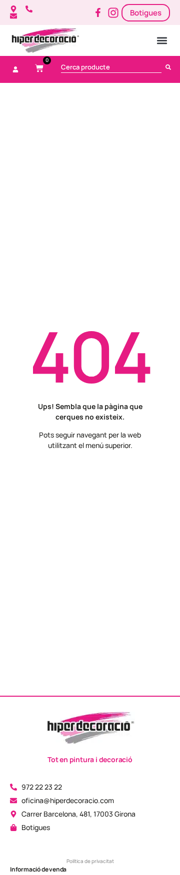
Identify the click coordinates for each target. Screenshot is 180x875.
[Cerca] (170, 67)
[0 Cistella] (39, 68)
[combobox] (111, 67)
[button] (162, 40)
